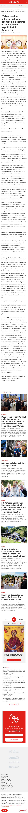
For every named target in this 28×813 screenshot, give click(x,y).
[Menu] (2, 2)
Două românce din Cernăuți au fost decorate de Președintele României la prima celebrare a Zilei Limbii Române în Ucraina (13, 421)
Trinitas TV (3, 777)
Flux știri (14, 704)
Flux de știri (4, 6)
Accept (4, 810)
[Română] (26, 6)
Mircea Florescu (10, 468)
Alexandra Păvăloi (11, 558)
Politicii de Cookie (10, 805)
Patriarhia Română (8, 10)
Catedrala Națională (6, 783)
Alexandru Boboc (10, 514)
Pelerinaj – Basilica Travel (7, 780)
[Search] (26, 2)
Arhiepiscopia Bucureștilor (7, 786)
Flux (6, 667)
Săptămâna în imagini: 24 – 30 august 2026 (13, 464)
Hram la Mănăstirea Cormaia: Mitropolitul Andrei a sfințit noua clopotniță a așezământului (13, 552)
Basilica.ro (14, 2)
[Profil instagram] (21, 6)
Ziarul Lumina (4, 776)
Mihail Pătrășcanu (11, 428)
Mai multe (23, 810)
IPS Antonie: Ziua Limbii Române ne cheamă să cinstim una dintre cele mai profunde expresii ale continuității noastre (13, 507)
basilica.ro (9, 32)
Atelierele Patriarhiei (6, 782)
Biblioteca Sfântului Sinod (7, 785)
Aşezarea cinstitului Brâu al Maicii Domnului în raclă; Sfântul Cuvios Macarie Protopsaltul (13, 656)
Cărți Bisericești (5, 789)
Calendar (14, 623)
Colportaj (3, 788)
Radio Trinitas (4, 774)
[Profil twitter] (19, 6)
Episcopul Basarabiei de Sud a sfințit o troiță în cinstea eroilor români (12, 597)
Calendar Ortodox (14, 660)
